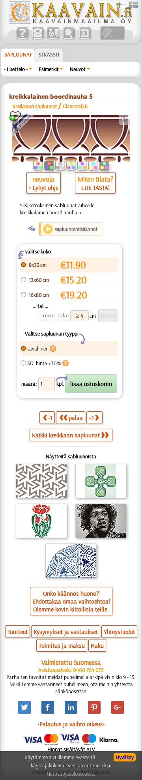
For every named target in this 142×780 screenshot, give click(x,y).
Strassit (49, 54)
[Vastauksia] (22, 38)
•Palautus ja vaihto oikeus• (71, 724)
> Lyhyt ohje (43, 187)
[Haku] (68, 38)
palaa (76, 418)
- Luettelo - (16, 69)
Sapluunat (18, 54)
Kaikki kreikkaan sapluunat (66, 435)
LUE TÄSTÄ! (95, 187)
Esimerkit (49, 69)
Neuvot (78, 69)
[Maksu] (53, 38)
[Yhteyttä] (37, 38)
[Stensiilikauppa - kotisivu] (70, 21)
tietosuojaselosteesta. (71, 773)
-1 (50, 418)
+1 (91, 418)
